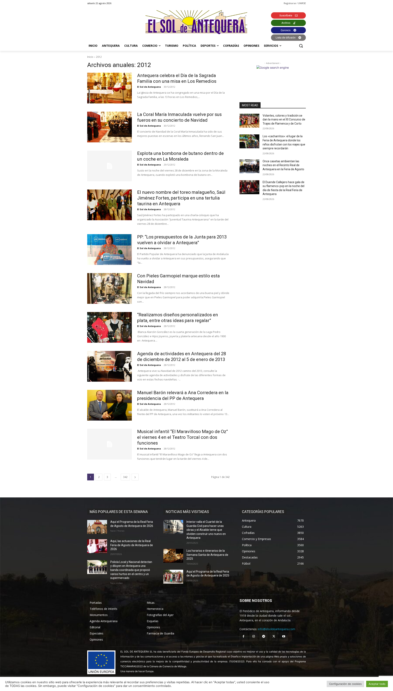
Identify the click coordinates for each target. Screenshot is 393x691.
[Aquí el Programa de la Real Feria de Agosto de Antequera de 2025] (173, 577)
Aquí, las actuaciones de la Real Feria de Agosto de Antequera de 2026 (131, 545)
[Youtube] (284, 636)
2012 (99, 57)
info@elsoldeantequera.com (276, 629)
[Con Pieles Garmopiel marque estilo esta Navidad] (109, 288)
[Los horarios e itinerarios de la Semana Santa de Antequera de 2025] (173, 556)
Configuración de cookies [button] (345, 683)
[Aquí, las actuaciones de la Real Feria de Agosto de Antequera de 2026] (97, 546)
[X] (274, 636)
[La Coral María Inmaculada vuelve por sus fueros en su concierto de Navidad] (109, 127)
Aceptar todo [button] (377, 683)
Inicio (90, 57)
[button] (301, 46)
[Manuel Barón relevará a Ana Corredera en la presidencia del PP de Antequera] (109, 405)
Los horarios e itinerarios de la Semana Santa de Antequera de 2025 (207, 554)
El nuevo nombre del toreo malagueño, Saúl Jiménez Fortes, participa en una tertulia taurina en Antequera (181, 198)
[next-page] (135, 477)
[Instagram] (253, 636)
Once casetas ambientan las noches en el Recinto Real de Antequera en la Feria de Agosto (283, 165)
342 (125, 477)
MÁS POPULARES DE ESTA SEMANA (119, 511)
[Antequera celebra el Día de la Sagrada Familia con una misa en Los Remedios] (109, 88)
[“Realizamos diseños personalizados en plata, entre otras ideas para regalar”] (109, 327)
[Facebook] (243, 636)
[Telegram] (264, 636)
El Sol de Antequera (149, 86)
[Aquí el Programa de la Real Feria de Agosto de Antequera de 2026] (97, 527)
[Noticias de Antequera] (196, 22)
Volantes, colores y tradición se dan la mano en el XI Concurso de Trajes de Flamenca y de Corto (284, 119)
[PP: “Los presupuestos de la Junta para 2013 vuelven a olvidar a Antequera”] (109, 249)
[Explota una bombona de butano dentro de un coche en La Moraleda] (109, 166)
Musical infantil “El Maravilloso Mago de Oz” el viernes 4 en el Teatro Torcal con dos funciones (182, 437)
